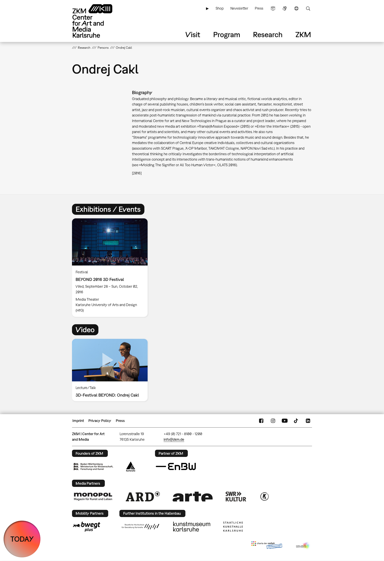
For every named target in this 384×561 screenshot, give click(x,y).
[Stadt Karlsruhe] (131, 466)
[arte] (193, 496)
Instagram (273, 421)
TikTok (296, 421)
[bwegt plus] (86, 527)
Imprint (78, 421)
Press (259, 8)
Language (296, 8)
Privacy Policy (99, 421)
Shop (220, 8)
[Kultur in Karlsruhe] (264, 496)
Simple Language (273, 8)
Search (308, 8)
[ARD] (143, 496)
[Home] (98, 21)
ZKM (303, 34)
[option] (111, 267)
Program (226, 34)
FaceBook (261, 421)
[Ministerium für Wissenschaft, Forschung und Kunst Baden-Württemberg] (93, 466)
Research (268, 34)
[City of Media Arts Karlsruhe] (303, 546)
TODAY (22, 539)
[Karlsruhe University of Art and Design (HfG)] (140, 526)
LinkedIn (308, 421)
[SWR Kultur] (236, 496)
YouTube (285, 421)
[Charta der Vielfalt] (266, 546)
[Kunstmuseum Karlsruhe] (191, 527)
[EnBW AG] (176, 466)
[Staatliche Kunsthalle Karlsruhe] (233, 527)
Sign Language (285, 8)
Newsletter (239, 8)
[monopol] (93, 496)
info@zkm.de (174, 439)
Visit (192, 34)
